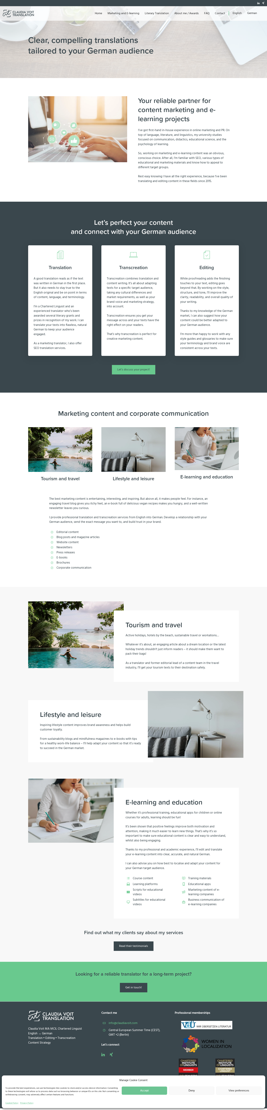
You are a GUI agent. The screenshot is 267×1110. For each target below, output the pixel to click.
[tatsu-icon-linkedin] (258, 3)
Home (98, 13)
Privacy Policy (26, 1103)
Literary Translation (157, 13)
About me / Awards (186, 13)
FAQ (206, 13)
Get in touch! (133, 987)
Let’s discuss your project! (133, 369)
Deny (192, 1090)
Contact (220, 13)
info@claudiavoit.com (123, 1023)
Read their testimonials (133, 946)
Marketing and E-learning (123, 13)
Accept (144, 1090)
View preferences (238, 1090)
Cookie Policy (11, 1103)
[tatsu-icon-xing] (263, 3)
